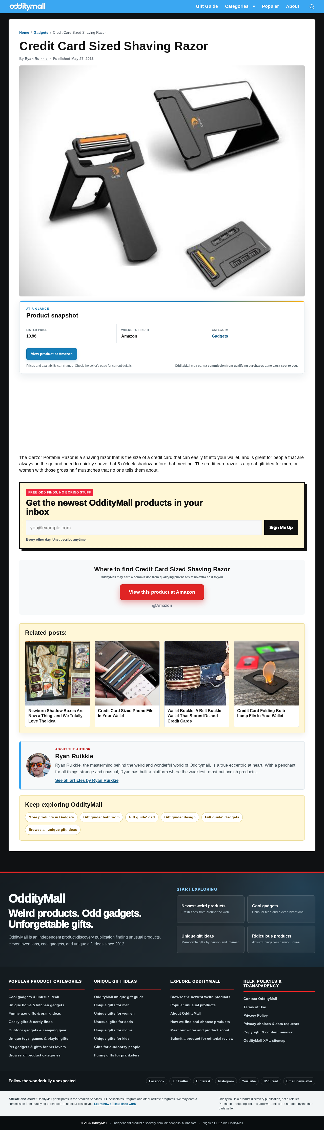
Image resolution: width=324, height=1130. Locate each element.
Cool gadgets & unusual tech (34, 997)
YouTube (249, 1081)
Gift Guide (207, 6)
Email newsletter (299, 1081)
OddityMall (37, 898)
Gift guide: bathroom (101, 817)
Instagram (226, 1081)
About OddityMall (185, 1013)
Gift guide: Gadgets (222, 817)
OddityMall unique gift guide (119, 997)
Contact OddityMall (260, 999)
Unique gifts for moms (113, 1030)
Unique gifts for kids (112, 1038)
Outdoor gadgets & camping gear (37, 1030)
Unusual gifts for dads (113, 1022)
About (292, 6)
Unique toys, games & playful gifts (38, 1038)
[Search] (312, 7)
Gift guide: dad (142, 817)
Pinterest (203, 1081)
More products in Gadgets (51, 817)
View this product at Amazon (162, 592)
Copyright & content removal (268, 1032)
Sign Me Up (281, 527)
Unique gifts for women (114, 1013)
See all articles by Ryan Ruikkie (86, 780)
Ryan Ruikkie (36, 59)
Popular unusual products (193, 1005)
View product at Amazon (52, 354)
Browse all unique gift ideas (53, 829)
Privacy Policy (256, 1015)
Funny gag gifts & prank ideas (35, 1013)
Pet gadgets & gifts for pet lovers (37, 1047)
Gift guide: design (180, 817)
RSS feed (271, 1081)
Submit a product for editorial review (201, 1038)
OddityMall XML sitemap (265, 1040)
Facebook (156, 1081)
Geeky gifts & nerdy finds (31, 1022)
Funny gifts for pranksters (116, 1055)
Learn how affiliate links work (115, 1104)
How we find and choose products (200, 1022)
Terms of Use (255, 1007)
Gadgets (41, 32)
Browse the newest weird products (200, 997)
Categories (237, 6)
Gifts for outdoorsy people (117, 1047)
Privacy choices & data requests (271, 1024)
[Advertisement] (162, 416)
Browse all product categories (34, 1055)
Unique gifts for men (112, 1005)
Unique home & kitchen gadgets (36, 1005)
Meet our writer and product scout (199, 1030)
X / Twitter (180, 1081)
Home (24, 32)
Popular (270, 6)
